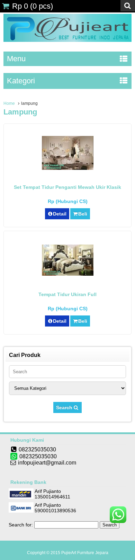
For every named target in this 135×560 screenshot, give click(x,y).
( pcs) (32, 6)
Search (65, 407)
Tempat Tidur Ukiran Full (67, 294)
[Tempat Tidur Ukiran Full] (67, 274)
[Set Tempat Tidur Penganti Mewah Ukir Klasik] (67, 168)
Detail (59, 214)
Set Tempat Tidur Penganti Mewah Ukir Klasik (67, 187)
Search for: (21, 524)
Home (9, 103)
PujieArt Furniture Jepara (84, 552)
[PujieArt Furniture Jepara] (67, 40)
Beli (82, 214)
